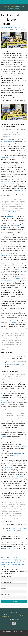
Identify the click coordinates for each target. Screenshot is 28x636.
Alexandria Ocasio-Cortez (11, 557)
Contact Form (5, 617)
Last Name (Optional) (6, 582)
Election (19, 559)
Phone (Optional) (5, 594)
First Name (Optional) (6, 576)
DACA (9, 559)
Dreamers (14, 559)
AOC (5, 559)
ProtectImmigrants (6, 564)
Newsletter (23, 30)
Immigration (11, 561)
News (19, 30)
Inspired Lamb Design (16, 634)
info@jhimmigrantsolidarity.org (14, 615)
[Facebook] (14, 625)
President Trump (17, 563)
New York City (8, 563)
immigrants (4, 561)
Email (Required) (5, 588)
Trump (22, 564)
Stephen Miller (16, 564)
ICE (23, 559)
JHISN (16, 30)
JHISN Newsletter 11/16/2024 (11, 27)
